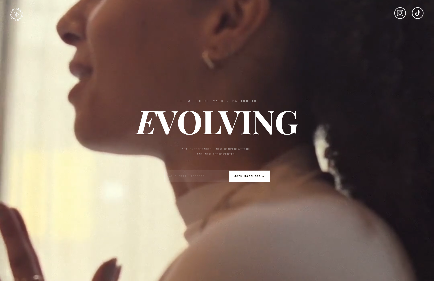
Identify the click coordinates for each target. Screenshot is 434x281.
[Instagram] (400, 11)
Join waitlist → (249, 176)
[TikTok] (417, 11)
